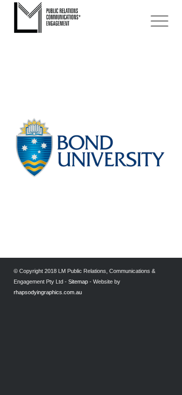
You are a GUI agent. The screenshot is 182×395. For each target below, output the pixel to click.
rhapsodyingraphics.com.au (48, 292)
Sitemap (78, 282)
